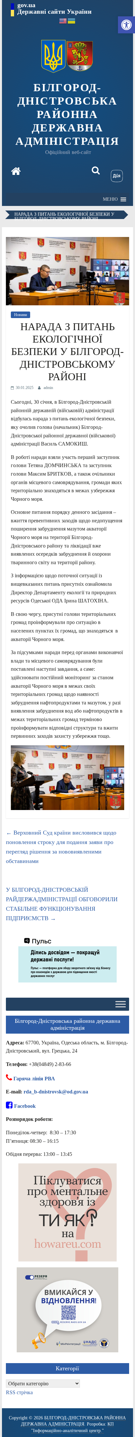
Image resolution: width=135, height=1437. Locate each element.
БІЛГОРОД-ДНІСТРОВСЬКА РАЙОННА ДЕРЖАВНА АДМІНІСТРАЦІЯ (67, 114)
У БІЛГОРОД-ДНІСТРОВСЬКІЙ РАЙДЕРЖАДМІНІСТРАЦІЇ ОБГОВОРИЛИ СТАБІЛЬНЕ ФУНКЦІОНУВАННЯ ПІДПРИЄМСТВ (62, 904)
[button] (126, 24)
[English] (63, 20)
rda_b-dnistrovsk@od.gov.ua (56, 1091)
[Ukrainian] (72, 20)
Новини (20, 315)
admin (48, 387)
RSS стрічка (19, 1392)
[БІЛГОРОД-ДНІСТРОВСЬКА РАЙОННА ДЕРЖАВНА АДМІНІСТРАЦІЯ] (16, 172)
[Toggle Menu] (120, 1004)
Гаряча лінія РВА (34, 1078)
